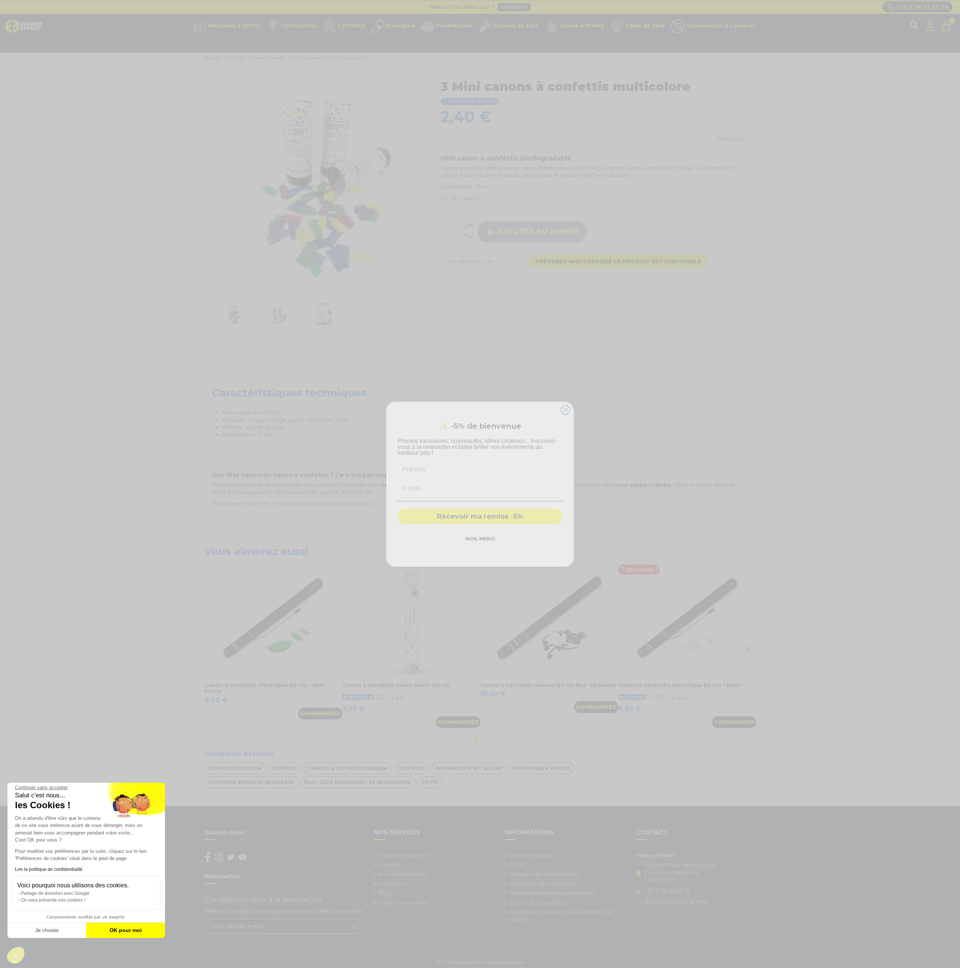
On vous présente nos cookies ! (53, 900)
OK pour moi (126, 930)
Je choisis (46, 930)
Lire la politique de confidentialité (48, 869)
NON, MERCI (480, 539)
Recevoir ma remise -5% (480, 516)
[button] (16, 955)
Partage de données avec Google (55, 893)
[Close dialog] (565, 409)
